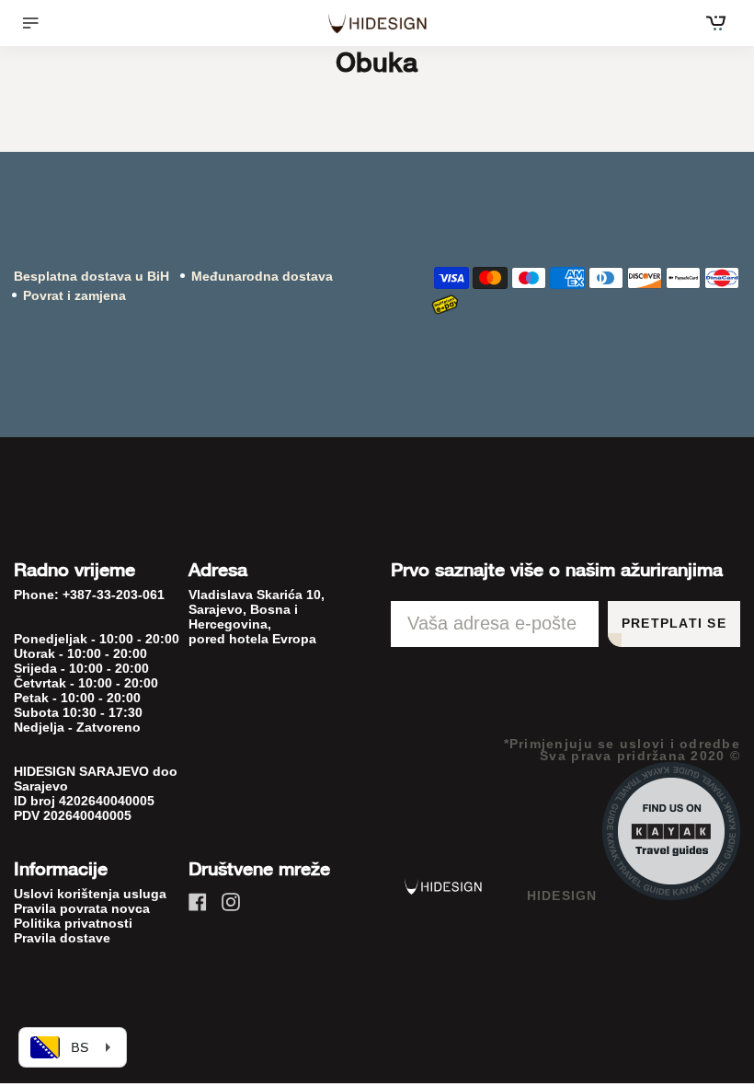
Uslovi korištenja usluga (90, 893)
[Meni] (37, 23)
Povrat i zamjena (74, 295)
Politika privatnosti (73, 923)
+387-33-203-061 (114, 594)
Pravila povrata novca (82, 908)
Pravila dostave (62, 937)
